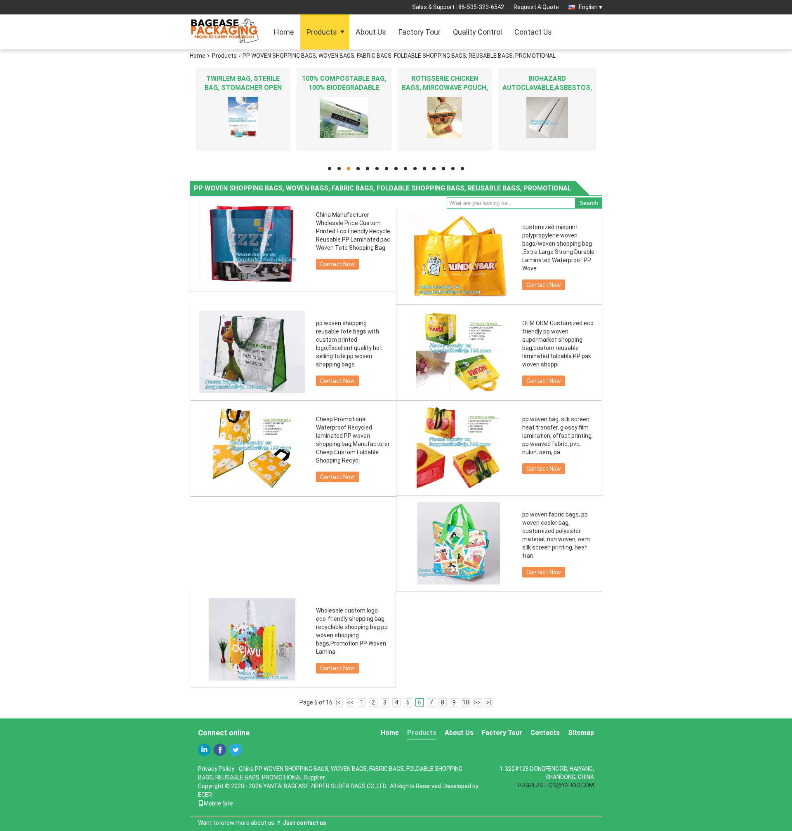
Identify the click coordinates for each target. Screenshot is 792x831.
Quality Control (477, 32)
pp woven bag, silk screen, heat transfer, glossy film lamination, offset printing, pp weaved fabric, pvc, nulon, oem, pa (557, 435)
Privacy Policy (216, 768)
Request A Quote (536, 7)
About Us (371, 32)
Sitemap (581, 733)
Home (284, 32)
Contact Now (337, 264)
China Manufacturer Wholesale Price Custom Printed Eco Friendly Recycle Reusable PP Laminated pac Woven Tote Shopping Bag (353, 231)
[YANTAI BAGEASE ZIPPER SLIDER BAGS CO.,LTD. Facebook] (220, 749)
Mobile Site (218, 803)
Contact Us (533, 32)
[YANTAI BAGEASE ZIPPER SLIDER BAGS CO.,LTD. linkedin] (204, 749)
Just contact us (304, 822)
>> (477, 702)
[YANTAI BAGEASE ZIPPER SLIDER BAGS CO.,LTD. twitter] (235, 749)
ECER (205, 794)
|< (338, 702)
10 (465, 702)
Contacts (545, 733)
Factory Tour (419, 32)
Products (321, 32)
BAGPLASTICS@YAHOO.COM (556, 785)
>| (488, 702)
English (588, 7)
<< (350, 702)
